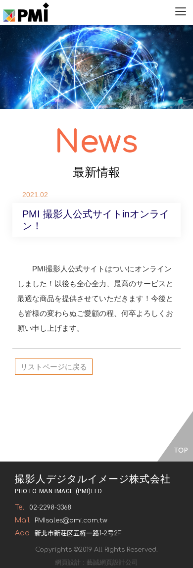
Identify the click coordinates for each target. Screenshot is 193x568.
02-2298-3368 (50, 507)
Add (22, 533)
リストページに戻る (53, 366)
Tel (19, 507)
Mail (22, 520)
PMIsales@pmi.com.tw (71, 520)
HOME (25, 12)
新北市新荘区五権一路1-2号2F (78, 533)
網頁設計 (68, 562)
